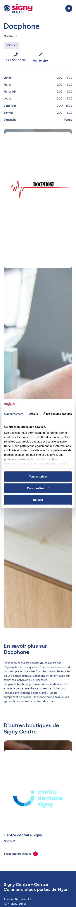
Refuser (38, 499)
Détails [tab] (33, 413)
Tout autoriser (38, 476)
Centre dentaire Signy (23, 835)
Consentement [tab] (13, 413)
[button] (68, 8)
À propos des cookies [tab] (57, 413)
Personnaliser (36, 488)
